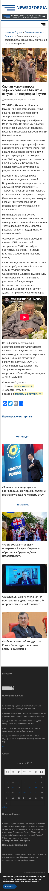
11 (13, 787)
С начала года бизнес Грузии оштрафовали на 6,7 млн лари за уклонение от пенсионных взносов (24, 714)
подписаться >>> (24, 386)
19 (19, 793)
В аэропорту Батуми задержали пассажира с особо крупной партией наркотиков (22, 729)
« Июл (4, 807)
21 (30, 793)
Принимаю (9, 886)
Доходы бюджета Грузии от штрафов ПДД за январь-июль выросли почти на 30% (21, 722)
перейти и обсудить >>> (28, 393)
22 (36, 793)
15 (36, 787)
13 (24, 787)
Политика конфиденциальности (34, 872)
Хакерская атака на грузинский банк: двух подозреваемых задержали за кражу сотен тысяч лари (23, 739)
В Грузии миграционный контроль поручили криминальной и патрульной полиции (21, 707)
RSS (4, 746)
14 (30, 787)
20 (24, 793)
